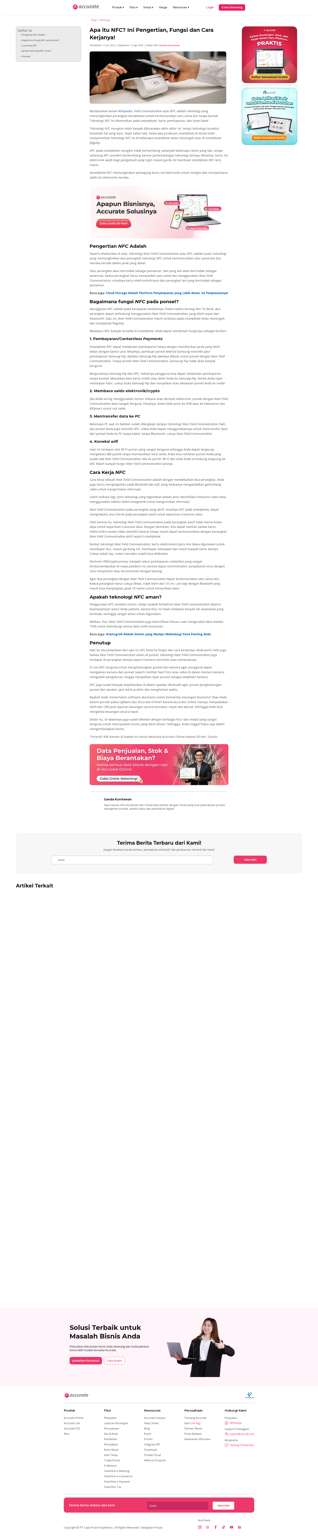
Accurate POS (72, 1428)
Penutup (26, 56)
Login (210, 7)
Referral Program (155, 1460)
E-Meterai (110, 1465)
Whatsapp (236, 1423)
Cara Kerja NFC (29, 45)
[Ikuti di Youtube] (231, 1527)
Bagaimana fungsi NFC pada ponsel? (40, 40)
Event (147, 1434)
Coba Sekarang (231, 7)
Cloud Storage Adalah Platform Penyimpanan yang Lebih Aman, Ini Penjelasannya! (167, 293)
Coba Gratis (114, 1360)
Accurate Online (73, 1418)
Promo (148, 1439)
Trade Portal (112, 1460)
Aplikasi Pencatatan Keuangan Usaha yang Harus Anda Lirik (66, 1147)
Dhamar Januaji (31, 1288)
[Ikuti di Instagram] (199, 1527)
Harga (163, 7)
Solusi (148, 7)
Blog (93, 20)
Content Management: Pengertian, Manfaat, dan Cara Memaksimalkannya (77, 1010)
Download (150, 1450)
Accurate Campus (155, 1418)
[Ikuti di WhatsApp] (207, 1527)
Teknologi (104, 20)
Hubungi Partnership (242, 1445)
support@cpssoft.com (241, 1434)
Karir (192, 1423)
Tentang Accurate (195, 1418)
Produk (118, 7)
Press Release (193, 1434)
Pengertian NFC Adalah (33, 34)
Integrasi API (152, 1444)
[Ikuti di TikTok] (223, 1527)
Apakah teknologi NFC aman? (37, 50)
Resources (181, 7)
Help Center (151, 1423)
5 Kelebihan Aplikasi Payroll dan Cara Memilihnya (57, 1283)
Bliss (67, 1434)
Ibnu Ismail (29, 1152)
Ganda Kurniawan (169, 45)
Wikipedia (125, 111)
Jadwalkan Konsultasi (85, 1360)
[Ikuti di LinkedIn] (239, 1527)
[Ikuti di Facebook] (215, 1527)
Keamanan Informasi (197, 1439)
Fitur (134, 7)
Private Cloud (152, 1455)
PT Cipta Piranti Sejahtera (96, 1527)
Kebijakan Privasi (151, 1527)
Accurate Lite (72, 1423)
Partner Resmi (193, 1428)
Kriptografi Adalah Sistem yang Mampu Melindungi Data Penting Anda (158, 634)
